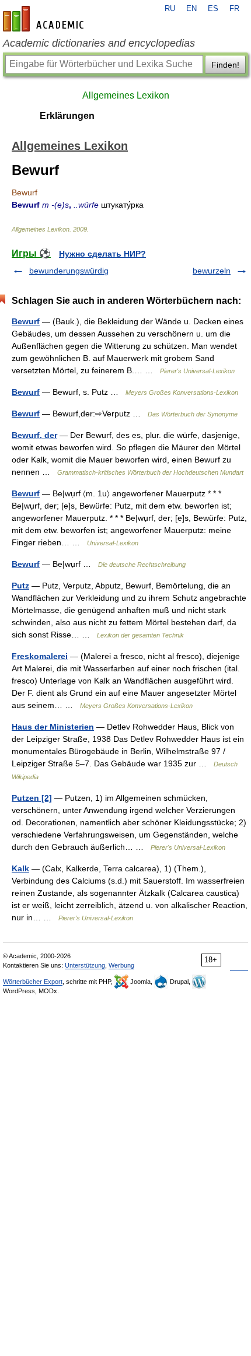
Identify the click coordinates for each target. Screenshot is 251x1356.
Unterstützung (85, 965)
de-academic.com (45, 18)
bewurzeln (212, 270)
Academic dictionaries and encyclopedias (99, 43)
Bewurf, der (34, 435)
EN (191, 9)
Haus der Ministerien (53, 726)
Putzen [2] (32, 798)
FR (234, 9)
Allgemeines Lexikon (125, 95)
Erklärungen (67, 116)
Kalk (20, 868)
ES (213, 9)
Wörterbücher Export (32, 981)
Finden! (225, 64)
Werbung (121, 965)
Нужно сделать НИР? (102, 253)
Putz (20, 585)
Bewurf (26, 321)
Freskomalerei (40, 656)
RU (170, 9)
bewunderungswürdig (69, 270)
